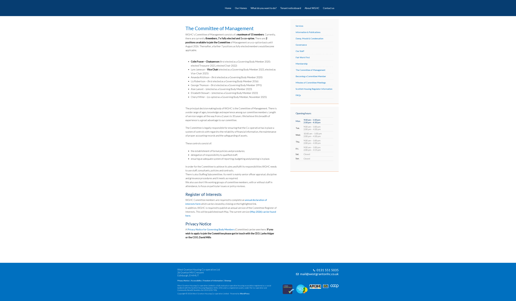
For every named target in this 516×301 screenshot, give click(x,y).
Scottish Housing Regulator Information (314, 89)
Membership (302, 63)
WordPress (245, 293)
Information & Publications (308, 32)
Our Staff (300, 51)
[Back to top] (508, 293)
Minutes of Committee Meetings (311, 82)
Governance (301, 44)
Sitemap (227, 280)
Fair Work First (303, 57)
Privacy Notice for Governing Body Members (211, 229)
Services (299, 26)
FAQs (298, 95)
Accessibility (196, 280)
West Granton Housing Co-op (190, 8)
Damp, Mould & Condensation (309, 38)
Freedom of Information (213, 280)
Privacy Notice (183, 280)
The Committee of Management (310, 70)
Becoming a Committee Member (311, 76)
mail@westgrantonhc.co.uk (319, 274)
